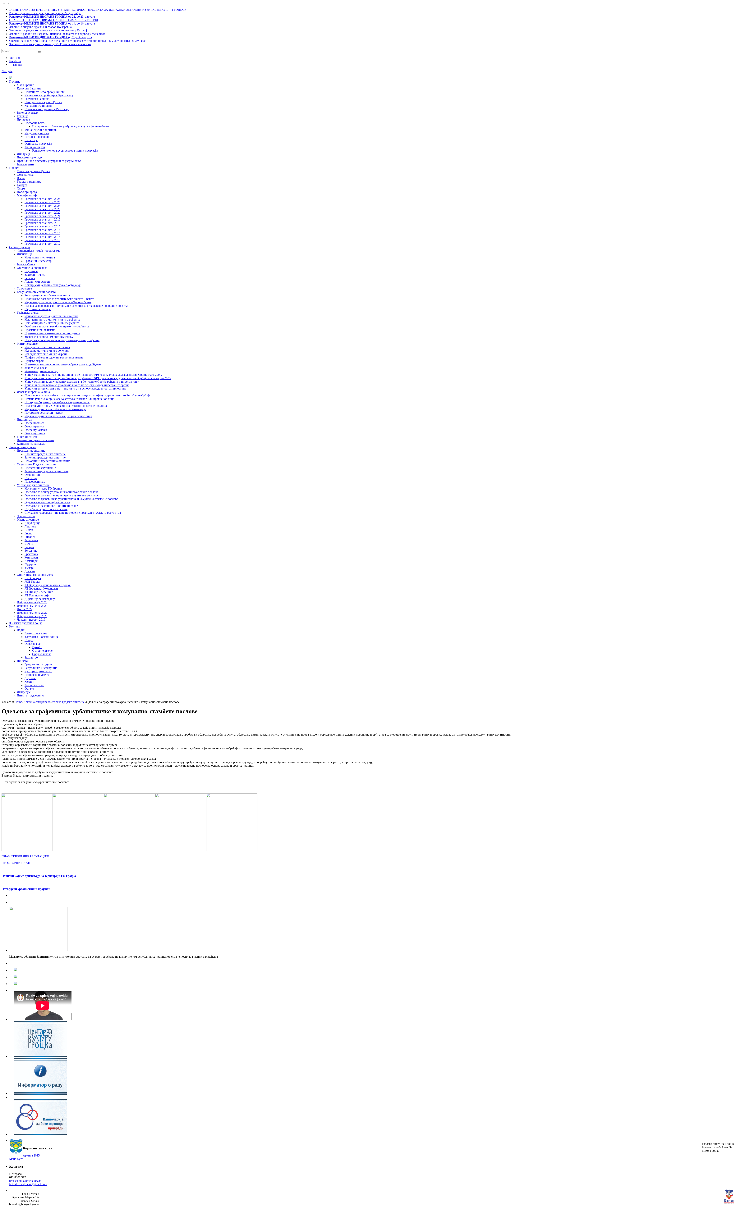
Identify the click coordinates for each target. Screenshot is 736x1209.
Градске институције (38, 664)
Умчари (29, 567)
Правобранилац (35, 481)
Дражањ (30, 571)
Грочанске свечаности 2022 (42, 212)
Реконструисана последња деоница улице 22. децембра (45, 13)
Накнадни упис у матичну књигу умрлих (52, 323)
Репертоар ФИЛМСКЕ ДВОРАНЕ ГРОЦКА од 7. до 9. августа (50, 37)
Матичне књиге (27, 343)
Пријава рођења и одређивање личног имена (54, 357)
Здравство (31, 657)
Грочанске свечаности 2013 (42, 240)
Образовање (32, 643)
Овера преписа (34, 426)
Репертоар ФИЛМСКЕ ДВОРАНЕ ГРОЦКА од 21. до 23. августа (52, 16)
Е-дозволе (31, 271)
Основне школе (42, 650)
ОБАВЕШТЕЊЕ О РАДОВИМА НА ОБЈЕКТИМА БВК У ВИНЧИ (53, 20)
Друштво (30, 678)
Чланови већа (26, 516)
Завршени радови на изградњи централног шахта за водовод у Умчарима (57, 33)
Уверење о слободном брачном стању (49, 336)
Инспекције (24, 254)
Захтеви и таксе (35, 274)
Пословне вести (35, 123)
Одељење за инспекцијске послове (47, 502)
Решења (30, 278)
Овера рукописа (35, 433)
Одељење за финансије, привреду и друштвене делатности (63, 495)
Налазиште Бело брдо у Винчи (45, 92)
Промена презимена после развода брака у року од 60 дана (63, 364)
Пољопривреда (27, 192)
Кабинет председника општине (45, 454)
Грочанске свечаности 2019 (42, 219)
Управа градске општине (33, 485)
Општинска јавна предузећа (35, 574)
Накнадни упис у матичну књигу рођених (52, 319)
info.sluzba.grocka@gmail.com (28, 1184)
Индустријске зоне (37, 133)
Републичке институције (41, 667)
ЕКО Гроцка (33, 578)
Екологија (31, 140)
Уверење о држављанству (41, 371)
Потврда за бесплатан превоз (43, 412)
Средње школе (41, 654)
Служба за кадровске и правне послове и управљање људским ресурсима (73, 512)
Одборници (32, 474)
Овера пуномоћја (36, 429)
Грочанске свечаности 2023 (42, 209)
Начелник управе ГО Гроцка (43, 488)
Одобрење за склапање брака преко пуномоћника (57, 326)
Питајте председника (30, 695)
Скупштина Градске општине (36, 464)
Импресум (23, 692)
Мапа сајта (16, 1159)
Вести (21, 178)
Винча (29, 530)
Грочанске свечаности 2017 (42, 226)
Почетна (14, 81)
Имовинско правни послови (35, 440)
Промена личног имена (40, 329)
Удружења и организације (41, 636)
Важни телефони (36, 633)
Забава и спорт (34, 685)
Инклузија (23, 154)
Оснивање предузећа (38, 143)
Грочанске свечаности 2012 (42, 243)
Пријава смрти (34, 361)
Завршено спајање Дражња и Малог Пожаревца (40, 27)
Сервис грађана (19, 247)
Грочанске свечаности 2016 (42, 229)
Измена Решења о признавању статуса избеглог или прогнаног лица (69, 398)
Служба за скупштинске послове (46, 509)
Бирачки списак (27, 436)
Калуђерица (32, 523)
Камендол (31, 561)
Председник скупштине (40, 467)
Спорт (21, 188)
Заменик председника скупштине (46, 471)
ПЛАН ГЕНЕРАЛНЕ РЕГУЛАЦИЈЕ (25, 856)
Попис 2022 (24, 609)
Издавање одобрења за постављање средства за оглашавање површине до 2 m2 (76, 305)
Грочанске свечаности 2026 (42, 198)
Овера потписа (34, 423)
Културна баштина (29, 88)
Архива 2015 (31, 1155)
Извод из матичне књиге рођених (47, 350)
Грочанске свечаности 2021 (42, 216)
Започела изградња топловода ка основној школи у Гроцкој (48, 30)
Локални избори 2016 (31, 619)
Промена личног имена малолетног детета (52, 333)
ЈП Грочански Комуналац (41, 588)
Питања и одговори (37, 136)
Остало (29, 688)
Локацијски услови (37, 281)
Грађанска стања (28, 312)
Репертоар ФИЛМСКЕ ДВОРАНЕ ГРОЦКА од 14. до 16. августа (52, 23)
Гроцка (29, 547)
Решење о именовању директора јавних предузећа (65, 150)
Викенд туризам (27, 112)
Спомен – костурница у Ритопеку (47, 109)
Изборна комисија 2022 (32, 612)
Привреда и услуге (37, 674)
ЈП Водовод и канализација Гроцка (48, 585)
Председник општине (31, 450)
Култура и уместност (38, 671)
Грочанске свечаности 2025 (42, 202)
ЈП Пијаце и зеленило (39, 592)
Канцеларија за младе (31, 443)
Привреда (23, 119)
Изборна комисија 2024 (32, 602)
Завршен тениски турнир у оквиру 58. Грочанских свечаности (50, 44)
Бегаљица (31, 550)
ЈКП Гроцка (32, 581)
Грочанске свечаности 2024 (42, 205)
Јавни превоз (25, 164)
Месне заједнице (28, 519)
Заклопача (31, 540)
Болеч (28, 533)
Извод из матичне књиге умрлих (46, 354)
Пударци (30, 564)
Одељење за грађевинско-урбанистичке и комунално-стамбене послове (71, 498)
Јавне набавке (26, 264)
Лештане (30, 526)
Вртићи (37, 647)
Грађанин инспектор (38, 260)
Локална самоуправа (22, 447)
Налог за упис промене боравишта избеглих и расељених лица (66, 405)
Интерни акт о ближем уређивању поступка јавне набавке (70, 126)
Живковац (31, 557)
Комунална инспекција (40, 257)
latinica (17, 64)
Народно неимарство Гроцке (43, 102)
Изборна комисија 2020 (32, 616)
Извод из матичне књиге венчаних (47, 347)
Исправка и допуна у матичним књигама (51, 316)
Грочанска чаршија (37, 98)
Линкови (23, 661)
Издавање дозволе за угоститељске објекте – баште (58, 302)
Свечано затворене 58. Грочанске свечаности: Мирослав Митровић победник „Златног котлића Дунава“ (77, 40)
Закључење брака (36, 367)
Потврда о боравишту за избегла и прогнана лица (57, 402)
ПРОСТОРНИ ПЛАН (16, 863)
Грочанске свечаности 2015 (42, 233)
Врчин (29, 543)
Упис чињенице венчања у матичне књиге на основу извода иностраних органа (77, 385)
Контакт (14, 626)
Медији (29, 681)
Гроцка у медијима (29, 181)
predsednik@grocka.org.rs (25, 1180)
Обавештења (25, 174)
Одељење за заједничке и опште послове (51, 505)
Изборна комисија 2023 (32, 605)
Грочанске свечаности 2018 (42, 223)
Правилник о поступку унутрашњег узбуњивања (49, 160)
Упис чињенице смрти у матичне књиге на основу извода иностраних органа (75, 388)
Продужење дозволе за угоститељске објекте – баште (59, 298)
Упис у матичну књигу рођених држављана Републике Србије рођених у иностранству (82, 381)
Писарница (24, 419)
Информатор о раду (30, 157)
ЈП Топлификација (37, 595)
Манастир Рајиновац (38, 105)
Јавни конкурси (35, 147)
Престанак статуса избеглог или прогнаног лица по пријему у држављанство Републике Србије (87, 395)
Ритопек (30, 536)
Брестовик (31, 554)
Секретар (31, 478)
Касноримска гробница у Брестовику (49, 95)
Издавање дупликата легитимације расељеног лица (58, 416)
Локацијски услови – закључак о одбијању (52, 285)
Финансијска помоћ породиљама (38, 250)
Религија (22, 116)
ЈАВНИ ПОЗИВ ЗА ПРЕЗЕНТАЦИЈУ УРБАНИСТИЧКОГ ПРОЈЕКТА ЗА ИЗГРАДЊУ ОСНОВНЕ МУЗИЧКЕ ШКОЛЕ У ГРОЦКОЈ (97, 9)
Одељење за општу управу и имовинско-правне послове (61, 492)
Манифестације (27, 195)
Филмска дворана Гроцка (33, 171)
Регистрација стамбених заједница (47, 295)
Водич (21, 630)
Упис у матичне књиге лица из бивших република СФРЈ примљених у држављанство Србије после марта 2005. (98, 378)
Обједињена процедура (32, 267)
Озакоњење (24, 288)
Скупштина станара (38, 309)
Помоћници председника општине (47, 461)
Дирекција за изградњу (40, 598)
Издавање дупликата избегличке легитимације (55, 409)
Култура (22, 185)
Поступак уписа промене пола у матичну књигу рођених (62, 340)
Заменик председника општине (45, 457)
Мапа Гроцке (25, 85)
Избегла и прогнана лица (33, 392)
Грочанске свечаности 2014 (42, 236)
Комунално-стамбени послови (37, 292)
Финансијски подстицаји (41, 129)
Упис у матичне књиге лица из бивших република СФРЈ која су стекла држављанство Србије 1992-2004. (93, 374)
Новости (15, 167)
